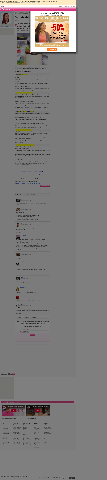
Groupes (32, 9)
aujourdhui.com (8, 9)
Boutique (53, 9)
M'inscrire (61, 6)
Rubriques (46, 9)
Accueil (19, 9)
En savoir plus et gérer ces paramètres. (30, 2)
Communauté (39, 9)
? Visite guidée (72, 6)
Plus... (58, 9)
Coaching (25, 9)
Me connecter (66, 6)
